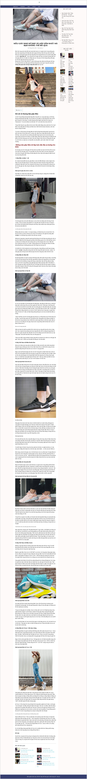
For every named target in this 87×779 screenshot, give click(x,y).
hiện (21, 110)
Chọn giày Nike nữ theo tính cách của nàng (27, 751)
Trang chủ (15, 6)
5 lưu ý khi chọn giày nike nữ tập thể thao (48, 758)
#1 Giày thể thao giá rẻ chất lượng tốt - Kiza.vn (49, 776)
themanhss (40, 48)
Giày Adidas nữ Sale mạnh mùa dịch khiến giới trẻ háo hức (46, 765)
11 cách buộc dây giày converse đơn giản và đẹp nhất (45, 752)
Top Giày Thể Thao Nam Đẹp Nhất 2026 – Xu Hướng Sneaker (67, 36)
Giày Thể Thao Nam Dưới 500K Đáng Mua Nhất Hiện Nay (68, 30)
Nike (39, 6)
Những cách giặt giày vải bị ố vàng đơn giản (27, 762)
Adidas (34, 6)
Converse (22, 6)
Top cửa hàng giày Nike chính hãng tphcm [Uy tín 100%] (27, 756)
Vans (28, 6)
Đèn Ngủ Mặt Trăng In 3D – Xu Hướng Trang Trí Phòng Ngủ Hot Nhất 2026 (68, 41)
